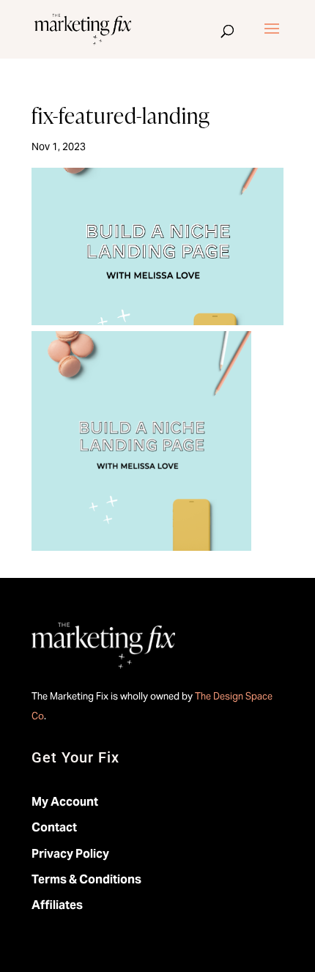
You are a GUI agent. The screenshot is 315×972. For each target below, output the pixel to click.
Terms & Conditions (86, 879)
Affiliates (57, 905)
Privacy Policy (70, 853)
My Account (65, 801)
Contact (54, 827)
